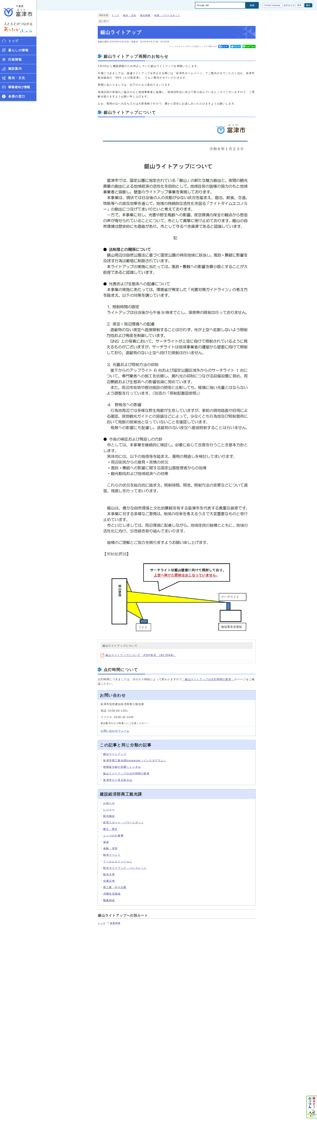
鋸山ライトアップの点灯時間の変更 (126, 773)
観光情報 (145, 15)
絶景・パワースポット (167, 15)
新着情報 (115, 923)
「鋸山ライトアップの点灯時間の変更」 (208, 679)
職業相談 (109, 900)
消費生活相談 (112, 893)
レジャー (109, 809)
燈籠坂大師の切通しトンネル (122, 767)
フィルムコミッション (117, 861)
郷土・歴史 (110, 829)
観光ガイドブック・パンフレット (125, 868)
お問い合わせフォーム (115, 730)
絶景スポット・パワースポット (123, 822)
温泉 (106, 842)
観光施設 (109, 816)
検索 (252, 5)
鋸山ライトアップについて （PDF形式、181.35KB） (141, 655)
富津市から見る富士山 (117, 780)
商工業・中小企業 (114, 887)
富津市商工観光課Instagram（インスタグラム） (135, 760)
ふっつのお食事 (113, 835)
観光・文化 (129, 15)
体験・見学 (110, 848)
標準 (299, 5)
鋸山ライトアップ (114, 754)
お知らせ (109, 803)
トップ (115, 15)
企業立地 (109, 880)
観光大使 (109, 874)
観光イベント (112, 855)
